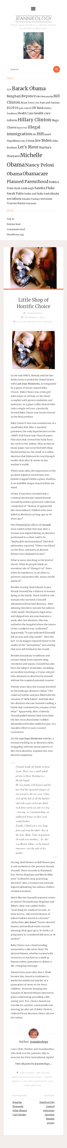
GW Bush (38, 108)
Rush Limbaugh (24, 188)
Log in (10, 218)
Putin (10, 188)
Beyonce (28, 96)
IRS (34, 134)
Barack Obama (29, 88)
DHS (37, 103)
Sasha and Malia (33, 193)
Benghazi (14, 96)
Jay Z (24, 140)
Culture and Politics (29, 322)
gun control (25, 108)
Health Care (26, 113)
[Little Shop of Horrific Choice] (33, 268)
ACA (9, 89)
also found (30, 922)
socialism (14, 198)
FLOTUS (13, 108)
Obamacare (35, 174)
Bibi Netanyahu (44, 96)
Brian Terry (27, 102)
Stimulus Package (31, 199)
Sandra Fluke (44, 188)
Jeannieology (34, 19)
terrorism (46, 198)
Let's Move (28, 147)
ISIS (40, 133)
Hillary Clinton (34, 120)
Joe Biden (43, 140)
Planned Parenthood (27, 181)
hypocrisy (22, 127)
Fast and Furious (49, 102)
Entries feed (13, 224)
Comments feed (16, 229)
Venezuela (31, 203)
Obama (14, 174)
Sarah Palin (15, 193)
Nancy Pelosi (39, 165)
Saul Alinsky (51, 193)
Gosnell (46, 524)
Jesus (31, 140)
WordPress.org (15, 234)
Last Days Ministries (28, 383)
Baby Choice (27, 1073)
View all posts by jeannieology (33, 1063)
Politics (54, 182)
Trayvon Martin (16, 203)
